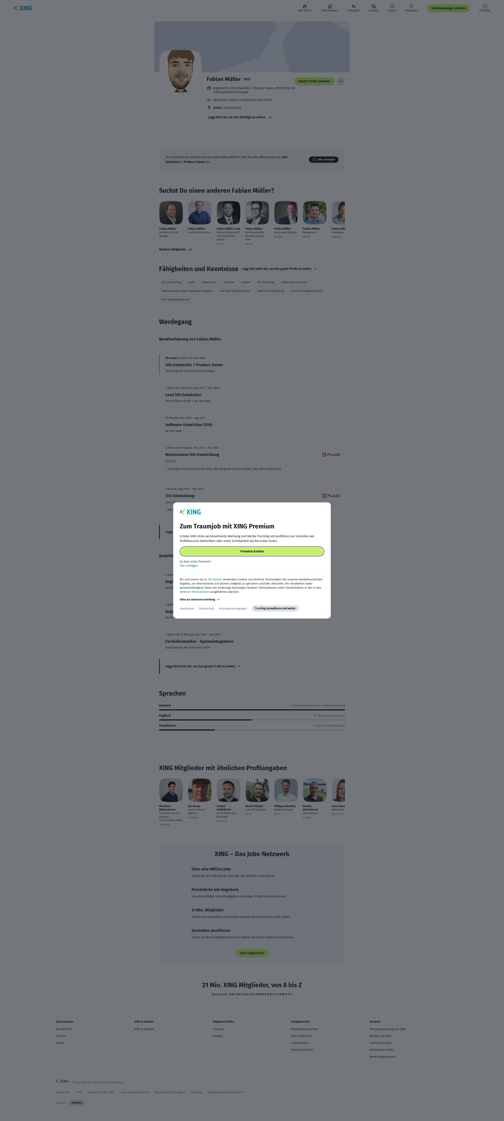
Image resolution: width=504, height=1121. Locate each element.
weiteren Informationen (194, 592)
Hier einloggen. (189, 565)
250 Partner (215, 579)
